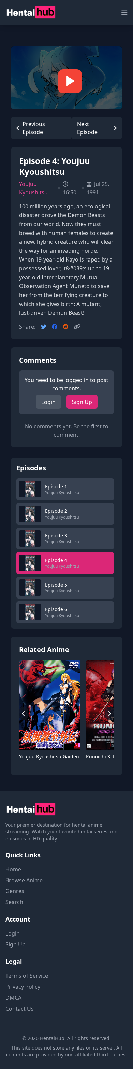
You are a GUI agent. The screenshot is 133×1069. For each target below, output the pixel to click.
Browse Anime (24, 880)
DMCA (13, 997)
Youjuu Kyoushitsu (33, 188)
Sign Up (82, 402)
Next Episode (87, 128)
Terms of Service (26, 976)
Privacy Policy (22, 986)
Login (48, 402)
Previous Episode (34, 128)
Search (14, 902)
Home (13, 869)
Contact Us (19, 1008)
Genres (14, 891)
